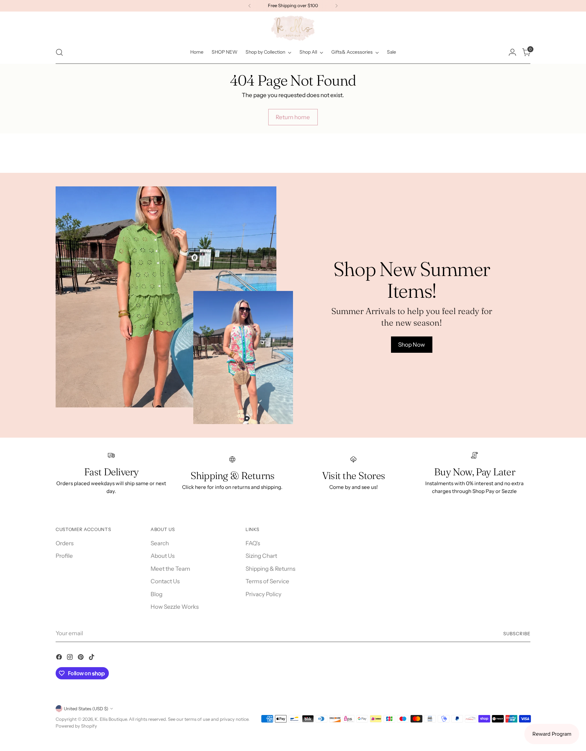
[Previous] (249, 6)
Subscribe (516, 633)
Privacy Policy (263, 594)
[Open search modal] (59, 52)
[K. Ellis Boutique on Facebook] (60, 658)
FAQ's (253, 543)
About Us (163, 555)
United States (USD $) (86, 708)
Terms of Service (267, 581)
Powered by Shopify (76, 726)
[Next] (336, 6)
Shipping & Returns (270, 568)
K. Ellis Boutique (111, 719)
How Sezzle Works (175, 606)
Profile (64, 555)
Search (160, 543)
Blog (156, 594)
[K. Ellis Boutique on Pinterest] (81, 658)
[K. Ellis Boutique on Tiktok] (92, 658)
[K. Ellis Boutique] (293, 28)
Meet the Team (170, 568)
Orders (65, 543)
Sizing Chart (261, 555)
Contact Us (165, 581)
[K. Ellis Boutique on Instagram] (70, 658)
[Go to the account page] (512, 52)
